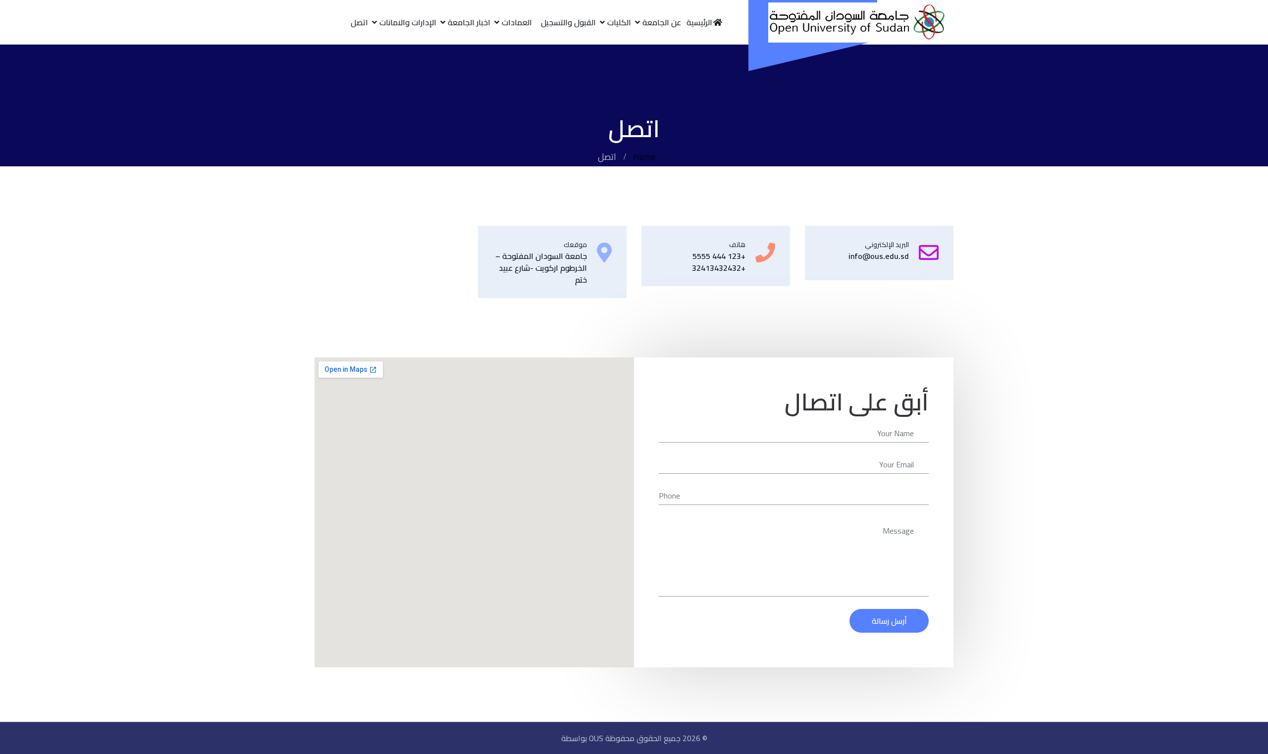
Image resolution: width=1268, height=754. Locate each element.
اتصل (359, 22)
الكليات (619, 22)
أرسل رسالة (889, 620)
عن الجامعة (661, 22)
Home (644, 157)
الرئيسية (699, 22)
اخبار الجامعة (469, 22)
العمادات (517, 22)
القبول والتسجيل (568, 22)
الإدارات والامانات (407, 22)
